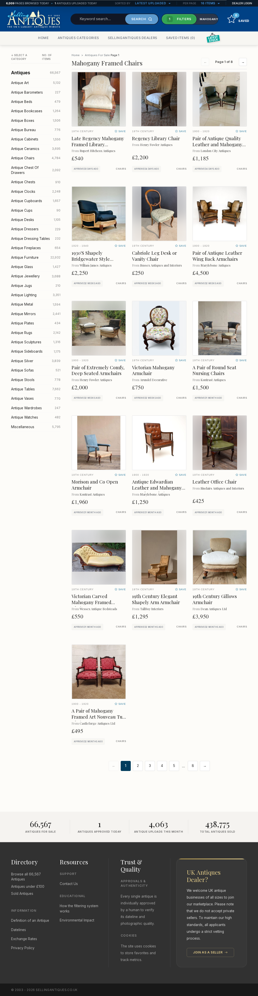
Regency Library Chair (156, 138)
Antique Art (35, 83)
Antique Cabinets (35, 139)
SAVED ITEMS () (180, 38)
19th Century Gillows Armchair (214, 599)
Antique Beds (35, 102)
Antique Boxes (35, 121)
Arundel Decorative (153, 380)
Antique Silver (35, 361)
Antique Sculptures (35, 342)
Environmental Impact (77, 920)
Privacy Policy (23, 948)
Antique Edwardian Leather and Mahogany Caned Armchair (157, 487)
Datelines (18, 930)
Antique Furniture (35, 257)
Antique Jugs (35, 286)
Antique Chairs (35, 158)
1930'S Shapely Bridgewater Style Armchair (91, 259)
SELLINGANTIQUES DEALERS (132, 38)
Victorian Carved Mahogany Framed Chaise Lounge (91, 602)
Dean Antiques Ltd (214, 609)
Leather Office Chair (214, 481)
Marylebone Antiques (216, 265)
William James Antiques (96, 265)
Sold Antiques (22, 894)
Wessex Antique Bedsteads (98, 609)
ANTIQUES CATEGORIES (78, 38)
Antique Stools (35, 380)
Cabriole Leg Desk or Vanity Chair (154, 256)
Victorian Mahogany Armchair (153, 370)
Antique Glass (35, 267)
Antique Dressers (35, 229)
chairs (121, 169)
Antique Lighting (35, 295)
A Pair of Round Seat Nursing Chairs (214, 370)
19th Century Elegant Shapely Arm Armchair (156, 599)
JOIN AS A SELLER (208, 952)
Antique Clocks (35, 192)
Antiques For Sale (97, 55)
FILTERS (180, 19)
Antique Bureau (35, 130)
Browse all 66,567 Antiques (26, 876)
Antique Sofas (35, 370)
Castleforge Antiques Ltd (97, 723)
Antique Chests (35, 182)
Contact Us (69, 884)
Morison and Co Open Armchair (95, 484)
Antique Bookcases (35, 111)
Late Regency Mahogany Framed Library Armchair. (98, 144)
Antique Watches (35, 417)
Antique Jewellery (35, 276)
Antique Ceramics (35, 149)
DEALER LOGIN (242, 3)
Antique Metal (35, 304)
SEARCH (138, 19)
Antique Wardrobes (35, 408)
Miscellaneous (35, 427)
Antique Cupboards (35, 201)
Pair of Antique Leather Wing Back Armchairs (217, 256)
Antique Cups (35, 210)
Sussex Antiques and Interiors (161, 265)
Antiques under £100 (27, 886)
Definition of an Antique (30, 920)
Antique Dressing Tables (35, 239)
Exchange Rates (24, 939)
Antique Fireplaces (35, 248)
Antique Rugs (35, 333)
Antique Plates (35, 323)
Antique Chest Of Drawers (35, 170)
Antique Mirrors (35, 314)
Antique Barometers (35, 92)
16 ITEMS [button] (208, 3)
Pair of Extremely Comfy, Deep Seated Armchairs (98, 370)
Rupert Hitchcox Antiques (97, 151)
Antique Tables (35, 389)
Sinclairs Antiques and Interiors (222, 488)
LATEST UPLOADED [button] (151, 3)
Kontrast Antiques (213, 380)
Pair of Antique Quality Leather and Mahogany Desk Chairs (217, 144)
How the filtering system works (79, 908)
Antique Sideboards (35, 351)
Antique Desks (35, 220)
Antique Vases (35, 398)
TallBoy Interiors (152, 609)
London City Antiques (216, 151)
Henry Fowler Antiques (156, 144)
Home (76, 55)
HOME (43, 38)
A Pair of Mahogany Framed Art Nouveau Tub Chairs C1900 (98, 717)
